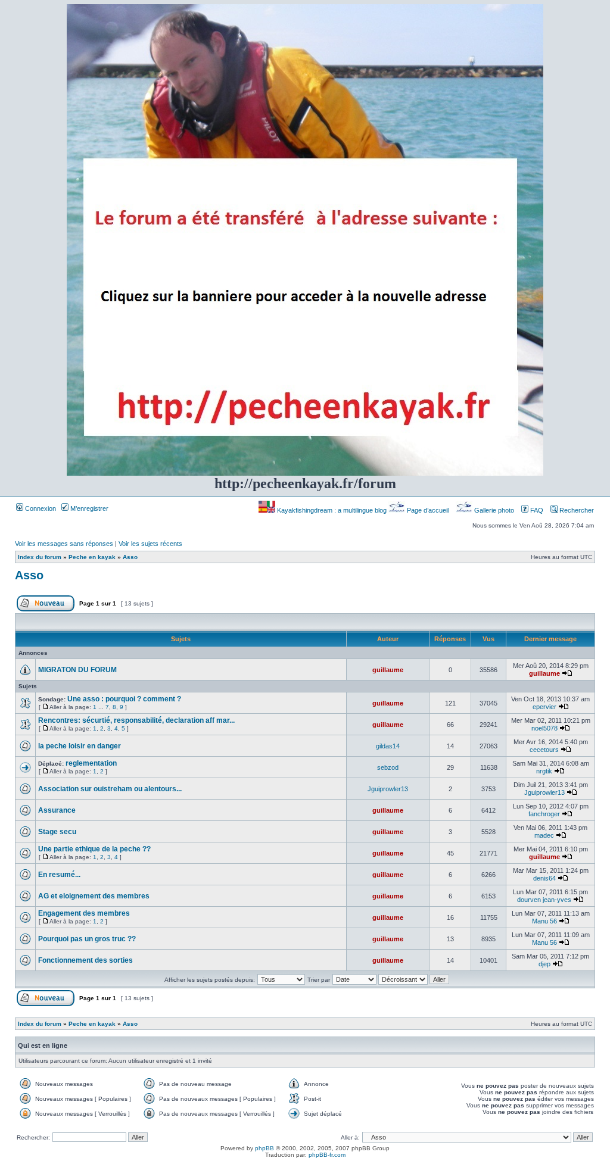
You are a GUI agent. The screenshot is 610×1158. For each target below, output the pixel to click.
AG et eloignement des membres (94, 896)
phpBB (264, 1148)
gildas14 (388, 746)
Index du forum (39, 557)
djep (544, 963)
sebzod (388, 767)
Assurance (57, 810)
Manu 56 (544, 921)
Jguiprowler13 (388, 788)
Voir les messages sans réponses (64, 543)
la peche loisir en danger (79, 746)
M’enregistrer (88, 508)
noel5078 (544, 728)
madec (544, 835)
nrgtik (544, 771)
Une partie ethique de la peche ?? (94, 849)
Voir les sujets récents (150, 543)
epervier (544, 706)
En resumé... (59, 874)
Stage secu (57, 832)
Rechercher (576, 510)
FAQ (535, 510)
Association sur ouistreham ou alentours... (110, 789)
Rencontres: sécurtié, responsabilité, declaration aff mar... (136, 720)
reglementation (91, 763)
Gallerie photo (494, 510)
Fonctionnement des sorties (85, 960)
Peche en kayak (92, 557)
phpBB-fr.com (327, 1154)
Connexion (39, 508)
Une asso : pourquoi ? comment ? (124, 699)
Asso (130, 557)
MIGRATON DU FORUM (77, 670)
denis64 (544, 878)
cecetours (544, 749)
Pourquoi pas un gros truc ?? (87, 939)
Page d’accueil (427, 510)
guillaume (387, 669)
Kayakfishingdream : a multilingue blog (331, 510)
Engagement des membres (84, 913)
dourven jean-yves (544, 899)
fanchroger (544, 813)
